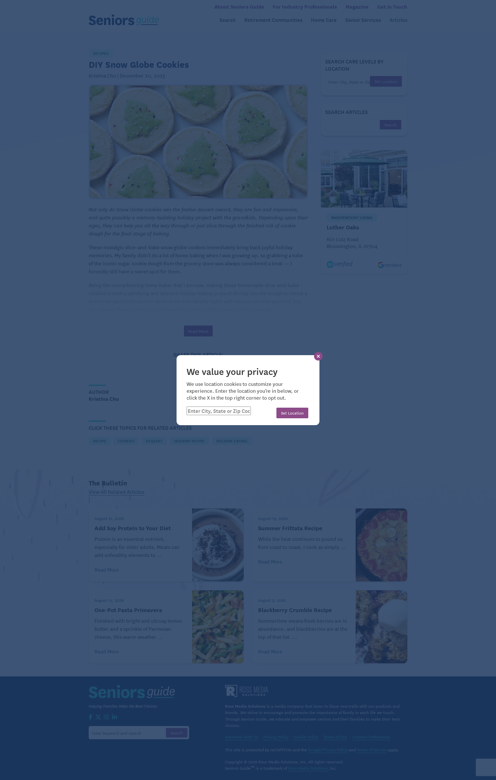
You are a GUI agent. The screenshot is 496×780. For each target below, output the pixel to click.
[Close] (318, 356)
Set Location (292, 413)
